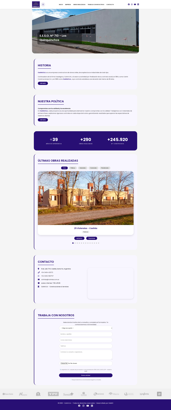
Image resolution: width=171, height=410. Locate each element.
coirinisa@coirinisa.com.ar (50, 279)
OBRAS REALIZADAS (79, 4)
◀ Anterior (79, 238)
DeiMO (111, 403)
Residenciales (105, 168)
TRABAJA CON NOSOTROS (96, 4)
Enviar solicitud (85, 375)
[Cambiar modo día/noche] (43, 4)
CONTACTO (110, 4)
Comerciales (93, 168)
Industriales (83, 168)
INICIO (61, 4)
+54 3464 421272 (47, 272)
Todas (64, 168)
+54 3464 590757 (47, 276)
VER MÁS (43, 83)
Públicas (73, 168)
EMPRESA (68, 4)
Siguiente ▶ (91, 238)
